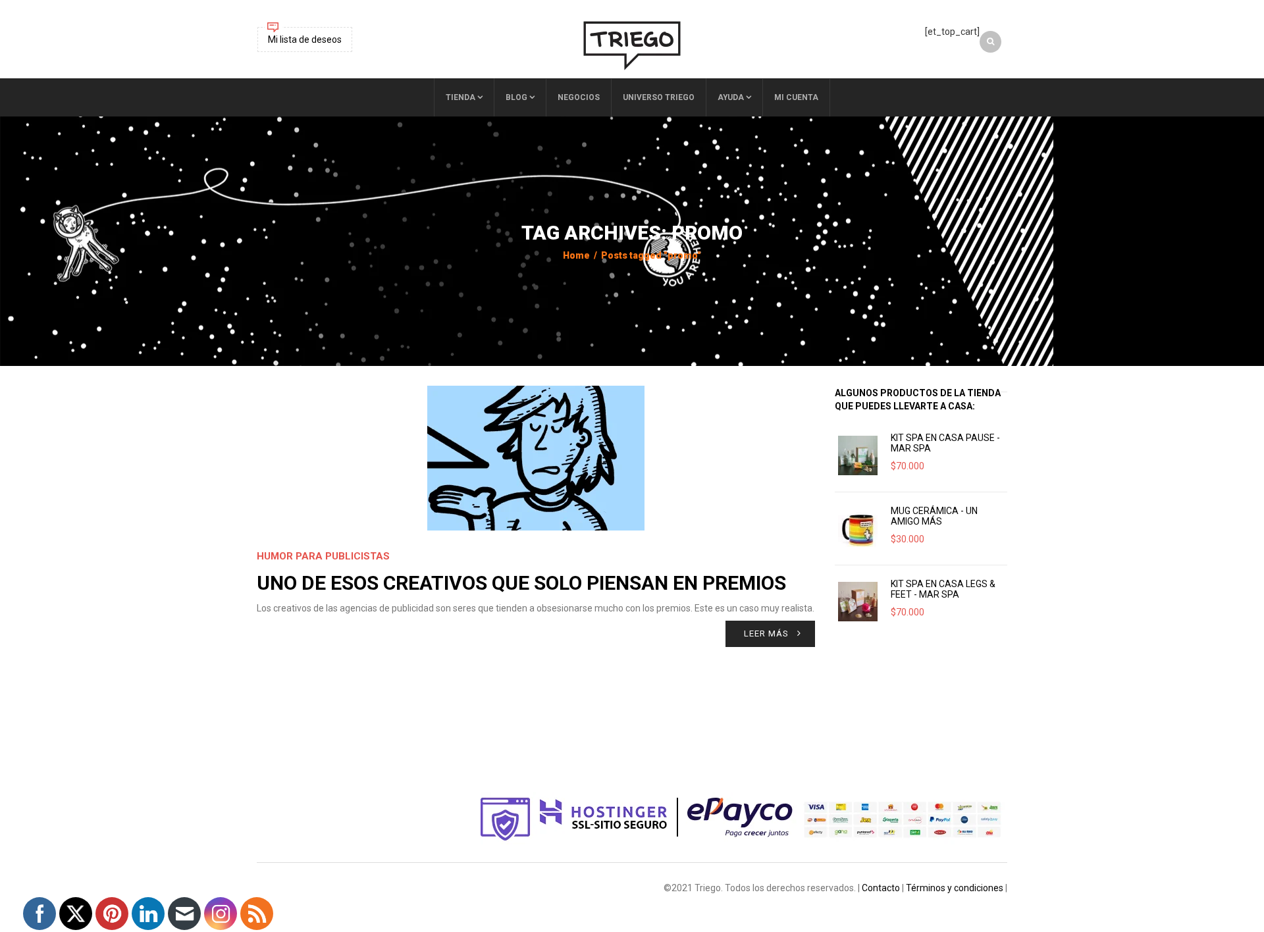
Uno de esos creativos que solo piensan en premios (521, 582)
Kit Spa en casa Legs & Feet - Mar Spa (943, 589)
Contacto (881, 888)
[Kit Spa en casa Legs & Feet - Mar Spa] (858, 602)
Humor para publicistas (323, 556)
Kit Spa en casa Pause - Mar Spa (945, 442)
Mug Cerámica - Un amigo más (934, 516)
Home (576, 255)
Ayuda (731, 97)
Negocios (579, 97)
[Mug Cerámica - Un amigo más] (858, 528)
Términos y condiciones (954, 888)
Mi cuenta (796, 97)
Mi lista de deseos (305, 39)
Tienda (460, 97)
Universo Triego (659, 97)
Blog (516, 97)
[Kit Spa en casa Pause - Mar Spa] (858, 455)
